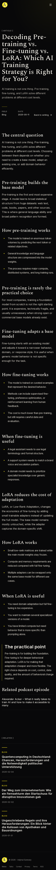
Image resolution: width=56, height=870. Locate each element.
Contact (19, 867)
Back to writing (41, 115)
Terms (35, 867)
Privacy (27, 867)
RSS (42, 867)
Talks (11, 867)
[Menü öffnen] (50, 5)
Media (4, 867)
